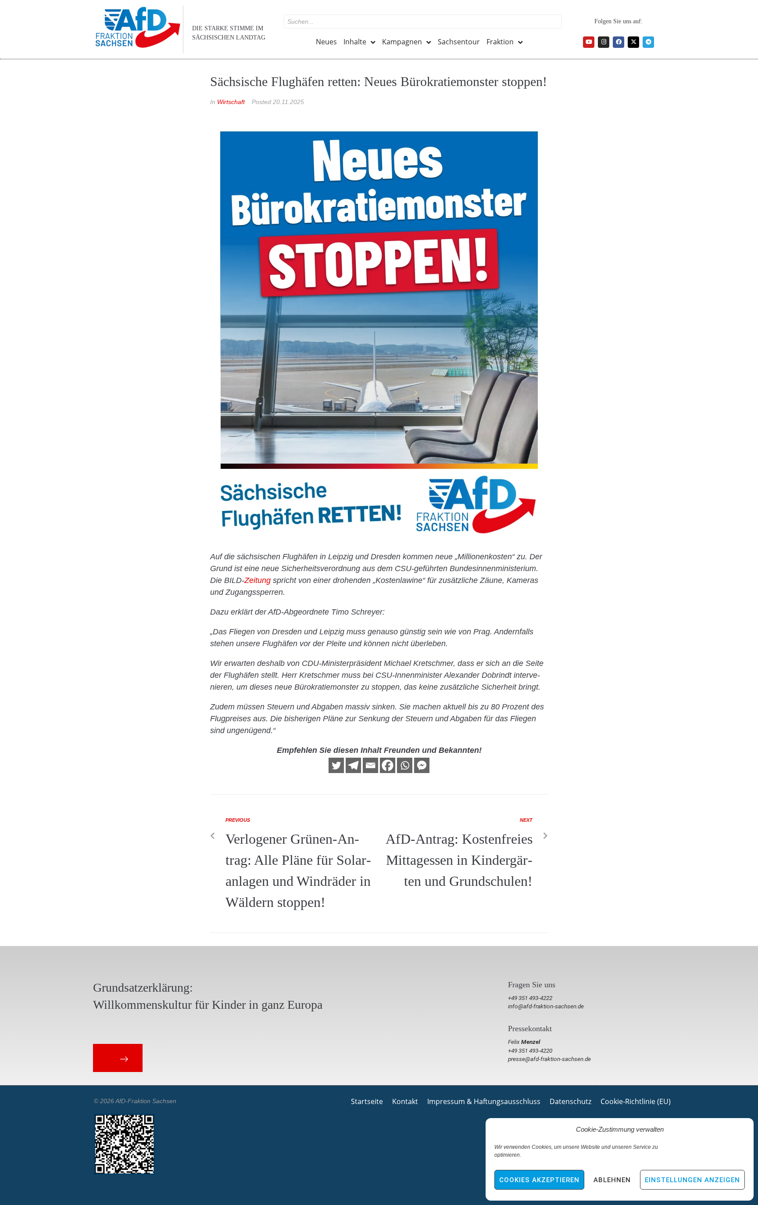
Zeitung (257, 580)
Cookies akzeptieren (539, 1180)
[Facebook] (618, 42)
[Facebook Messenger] (421, 765)
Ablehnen (612, 1180)
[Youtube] (588, 42)
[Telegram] (648, 42)
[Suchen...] (423, 21)
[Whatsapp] (404, 765)
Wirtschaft (231, 101)
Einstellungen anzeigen (692, 1180)
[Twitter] (336, 765)
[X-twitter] (633, 42)
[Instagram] (603, 42)
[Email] (370, 765)
